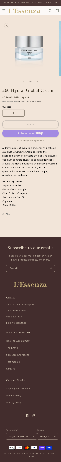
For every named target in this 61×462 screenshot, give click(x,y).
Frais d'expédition (9, 102)
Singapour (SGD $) (18, 436)
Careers (10, 368)
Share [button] (9, 214)
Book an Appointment (18, 340)
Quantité (6, 106)
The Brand (12, 347)
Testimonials (13, 361)
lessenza (16, 453)
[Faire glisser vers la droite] (37, 81)
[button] (3, 10)
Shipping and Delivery (18, 388)
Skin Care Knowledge (17, 354)
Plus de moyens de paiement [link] (30, 140)
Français (44, 436)
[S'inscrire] (51, 268)
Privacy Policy (13, 402)
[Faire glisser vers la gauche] (23, 81)
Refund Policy (13, 395)
